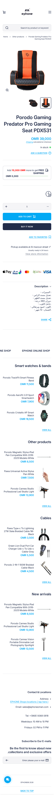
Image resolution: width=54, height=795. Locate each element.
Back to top (27, 791)
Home (5, 37)
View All (46, 430)
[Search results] (6, 27)
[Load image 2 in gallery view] (33, 103)
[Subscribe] (6, 760)
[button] (27, 286)
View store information (36, 254)
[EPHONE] (27, 12)
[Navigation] (49, 12)
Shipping (29, 142)
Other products (18, 37)
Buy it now (27, 226)
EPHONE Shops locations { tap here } (29, 701)
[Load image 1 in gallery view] (45, 103)
